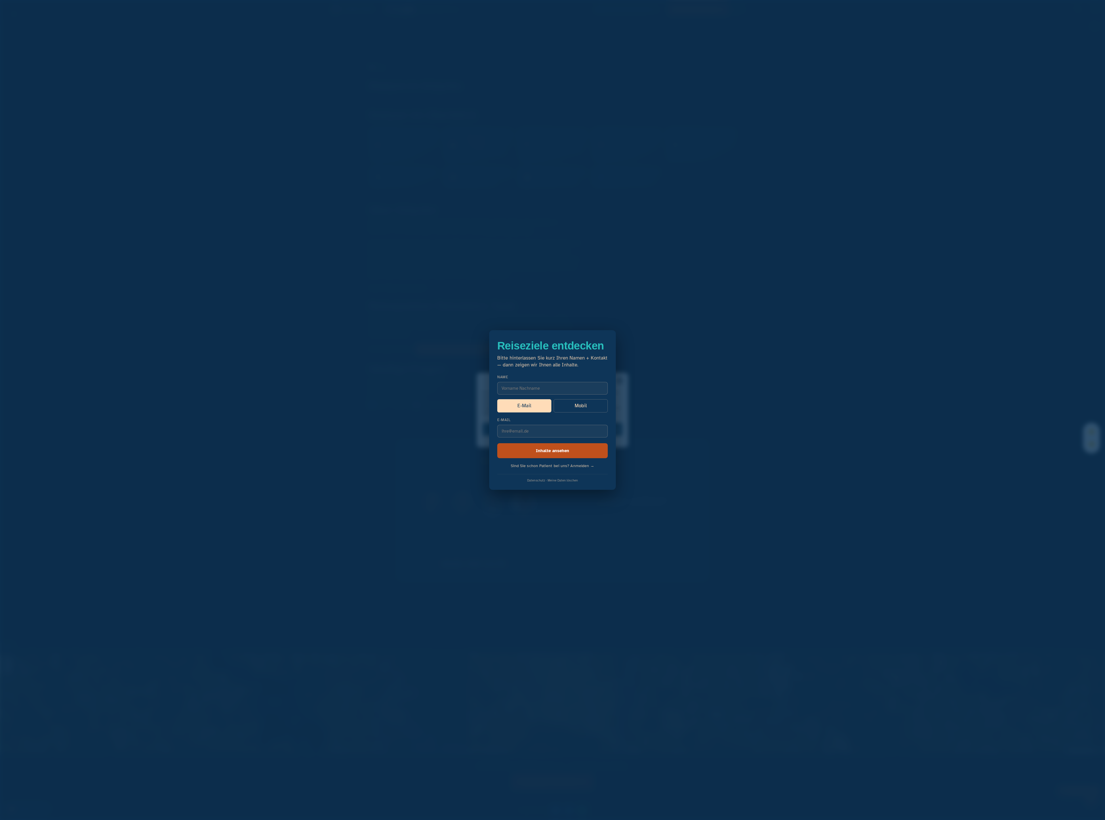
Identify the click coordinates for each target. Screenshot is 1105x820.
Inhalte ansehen (552, 450)
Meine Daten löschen (563, 480)
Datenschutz (536, 480)
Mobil (581, 406)
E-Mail (524, 406)
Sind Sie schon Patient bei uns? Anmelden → (553, 465)
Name (502, 377)
